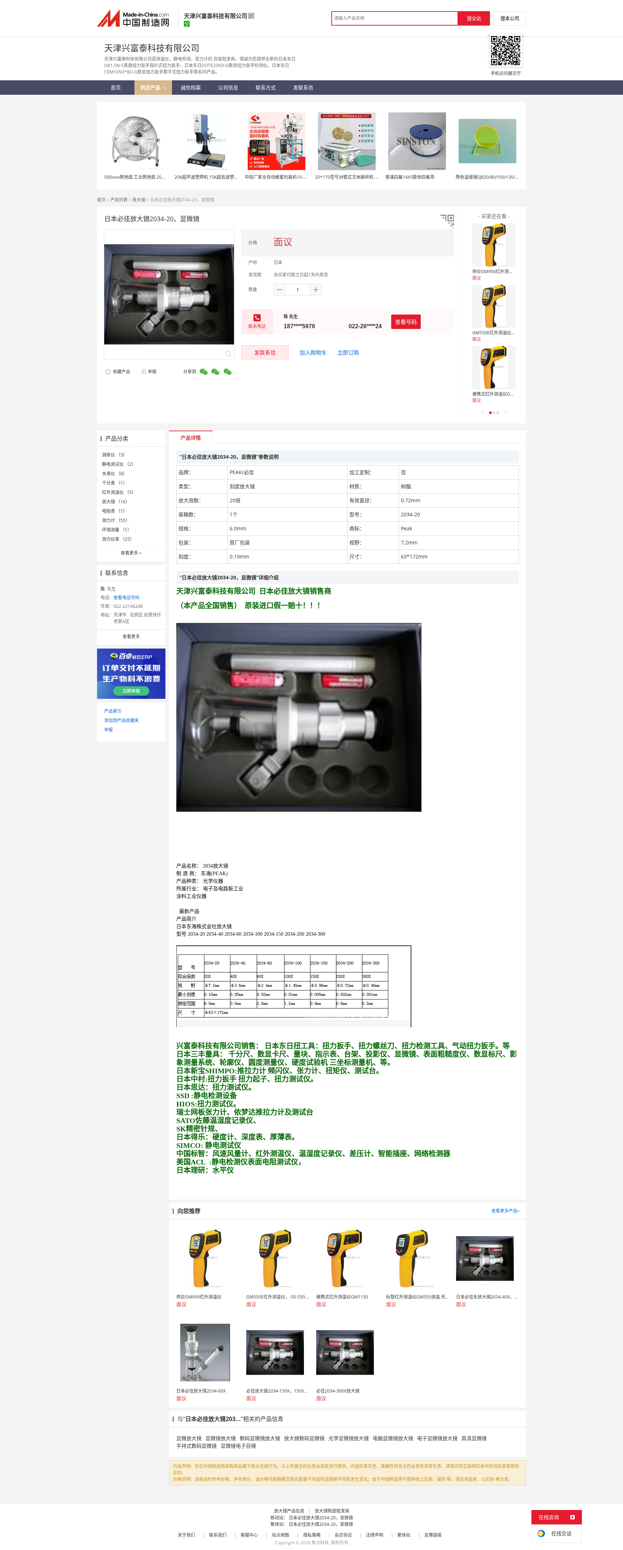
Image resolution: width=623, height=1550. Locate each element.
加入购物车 (313, 352)
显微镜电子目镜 (238, 1445)
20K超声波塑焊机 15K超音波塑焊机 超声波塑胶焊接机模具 (230, 177)
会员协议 (343, 1535)
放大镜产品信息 (289, 1511)
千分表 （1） (114, 483)
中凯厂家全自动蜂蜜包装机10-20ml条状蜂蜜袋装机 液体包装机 (305, 177)
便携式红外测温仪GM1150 (498, 394)
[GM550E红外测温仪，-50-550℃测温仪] (494, 306)
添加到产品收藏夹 (121, 720)
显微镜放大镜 (221, 1438)
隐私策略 (312, 1535)
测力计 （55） (116, 520)
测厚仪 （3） (114, 455)
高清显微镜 (474, 1438)
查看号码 (406, 321)
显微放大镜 (189, 1438)
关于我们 (186, 1535)
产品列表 (119, 200)
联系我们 (217, 1535)
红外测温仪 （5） (119, 492)
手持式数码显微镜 (196, 1445)
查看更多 (131, 553)
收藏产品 (121, 372)
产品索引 (112, 711)
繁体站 (403, 1535)
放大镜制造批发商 (332, 1511)
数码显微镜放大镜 (260, 1438)
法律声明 (374, 1535)
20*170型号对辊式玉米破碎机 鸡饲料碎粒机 (358, 177)
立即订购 (348, 352)
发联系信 (265, 352)
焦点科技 (320, 1543)
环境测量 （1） (117, 530)
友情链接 (433, 1535)
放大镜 (138, 200)
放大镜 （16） (116, 502)
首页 (101, 200)
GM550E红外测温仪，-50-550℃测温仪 (510, 333)
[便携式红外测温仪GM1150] (494, 367)
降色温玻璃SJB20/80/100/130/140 (489, 177)
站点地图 (280, 1535)
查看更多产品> (505, 1211)
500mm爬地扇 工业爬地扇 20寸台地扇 (141, 177)
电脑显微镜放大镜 (393, 1438)
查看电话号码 (127, 597)
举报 (152, 372)
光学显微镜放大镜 (348, 1438)
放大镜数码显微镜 (304, 1438)
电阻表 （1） (114, 511)
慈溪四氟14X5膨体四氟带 (409, 177)
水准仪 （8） (114, 474)
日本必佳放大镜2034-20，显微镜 (321, 1518)
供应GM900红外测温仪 (494, 271)
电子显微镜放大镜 (437, 1438)
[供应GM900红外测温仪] (494, 245)
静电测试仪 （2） (119, 464)
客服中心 (249, 1535)
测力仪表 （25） (118, 539)
